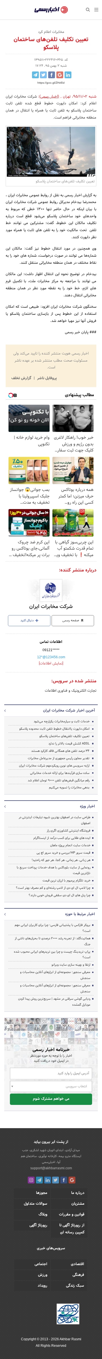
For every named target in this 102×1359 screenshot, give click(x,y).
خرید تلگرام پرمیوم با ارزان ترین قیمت (66, 880)
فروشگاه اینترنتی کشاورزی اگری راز (68, 830)
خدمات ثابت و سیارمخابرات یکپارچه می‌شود (62, 721)
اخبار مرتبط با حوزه (80, 914)
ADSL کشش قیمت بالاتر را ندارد (69, 743)
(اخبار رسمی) (49, 97)
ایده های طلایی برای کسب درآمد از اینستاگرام (61, 838)
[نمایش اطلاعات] (51, 663)
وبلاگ (43, 1215)
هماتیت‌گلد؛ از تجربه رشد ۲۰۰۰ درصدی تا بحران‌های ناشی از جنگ (52, 941)
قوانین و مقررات (71, 1215)
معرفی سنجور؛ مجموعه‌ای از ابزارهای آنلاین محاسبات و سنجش (55, 975)
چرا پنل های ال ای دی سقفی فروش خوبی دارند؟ (59, 895)
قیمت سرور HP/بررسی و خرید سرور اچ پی (63, 852)
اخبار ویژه (87, 806)
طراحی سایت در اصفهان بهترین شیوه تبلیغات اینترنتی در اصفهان (54, 820)
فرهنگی (78, 1275)
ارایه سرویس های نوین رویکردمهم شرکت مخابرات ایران (54, 765)
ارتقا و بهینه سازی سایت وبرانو (70, 964)
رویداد (42, 1286)
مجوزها (41, 1193)
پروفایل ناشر (46, 378)
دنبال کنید (27, 620)
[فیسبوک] (63, 1180)
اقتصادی (77, 1264)
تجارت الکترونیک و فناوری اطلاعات (70, 691)
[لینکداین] (47, 1180)
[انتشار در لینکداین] (68, 74)
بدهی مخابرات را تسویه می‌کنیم (69, 787)
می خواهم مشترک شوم (51, 1099)
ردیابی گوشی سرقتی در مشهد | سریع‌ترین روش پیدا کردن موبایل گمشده (54, 1001)
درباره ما (77, 1193)
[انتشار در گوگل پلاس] (59, 74)
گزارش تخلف (21, 378)
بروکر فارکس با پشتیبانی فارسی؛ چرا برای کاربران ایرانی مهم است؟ (52, 928)
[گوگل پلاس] (72, 1180)
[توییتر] (55, 1180)
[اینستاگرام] (31, 1180)
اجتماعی (41, 1264)
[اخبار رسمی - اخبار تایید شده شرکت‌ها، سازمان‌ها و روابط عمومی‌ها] (51, 10)
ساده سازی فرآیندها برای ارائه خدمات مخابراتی (60, 773)
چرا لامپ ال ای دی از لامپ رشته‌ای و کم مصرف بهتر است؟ (53, 887)
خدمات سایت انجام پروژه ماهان (70, 845)
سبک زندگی (75, 1286)
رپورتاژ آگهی (38, 1225)
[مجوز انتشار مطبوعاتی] (68, 1315)
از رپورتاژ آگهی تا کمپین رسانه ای (71, 1229)
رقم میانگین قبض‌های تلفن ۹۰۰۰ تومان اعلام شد (59, 780)
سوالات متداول (35, 1204)
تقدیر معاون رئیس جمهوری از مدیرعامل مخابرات (59, 758)
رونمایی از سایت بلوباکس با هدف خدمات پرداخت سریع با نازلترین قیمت (53, 870)
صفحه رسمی (71, 620)
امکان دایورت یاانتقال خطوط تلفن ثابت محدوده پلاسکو (54, 728)
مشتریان (77, 1204)
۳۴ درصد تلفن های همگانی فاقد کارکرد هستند (60, 751)
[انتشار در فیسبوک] (51, 74)
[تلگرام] (39, 1180)
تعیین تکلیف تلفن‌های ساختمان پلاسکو (64, 736)
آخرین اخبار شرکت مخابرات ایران (69, 711)
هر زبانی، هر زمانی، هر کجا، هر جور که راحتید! (61, 860)
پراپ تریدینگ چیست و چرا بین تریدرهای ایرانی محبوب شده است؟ (52, 954)
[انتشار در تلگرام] (35, 74)
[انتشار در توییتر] (43, 74)
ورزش (42, 1275)
